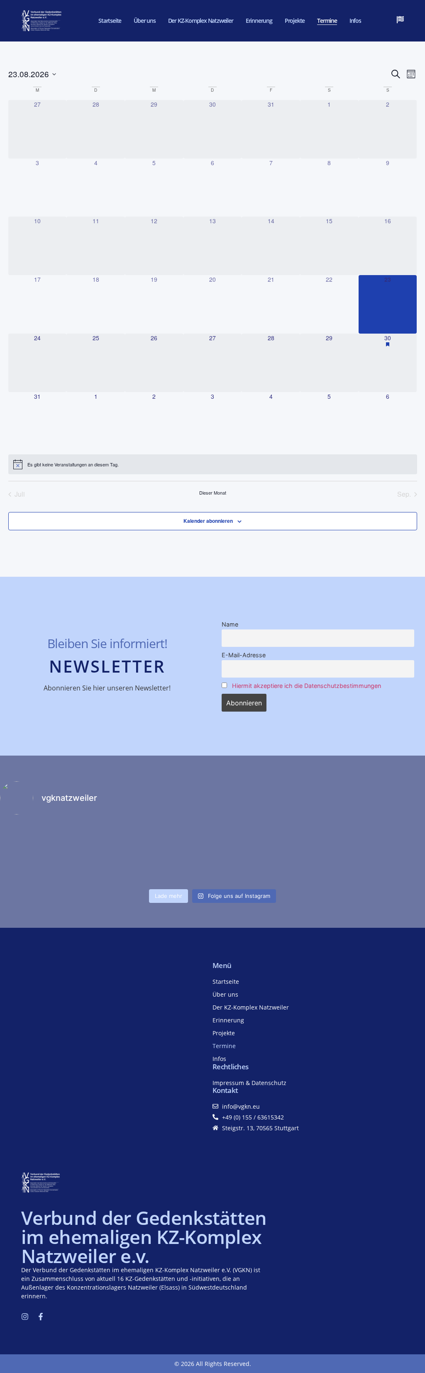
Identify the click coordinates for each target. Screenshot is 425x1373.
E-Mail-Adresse (244, 654)
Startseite (109, 20)
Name (230, 624)
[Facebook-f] (40, 1316)
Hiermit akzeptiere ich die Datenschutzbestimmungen (306, 685)
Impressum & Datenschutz (249, 1083)
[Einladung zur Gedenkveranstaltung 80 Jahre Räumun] (266, 853)
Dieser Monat (212, 493)
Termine (327, 20)
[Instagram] (25, 1316)
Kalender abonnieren (208, 520)
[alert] (212, 464)
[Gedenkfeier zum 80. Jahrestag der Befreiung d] (159, 853)
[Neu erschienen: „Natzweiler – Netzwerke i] (51, 853)
